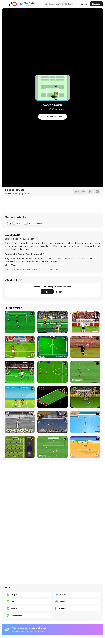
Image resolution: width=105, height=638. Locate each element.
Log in (84, 4)
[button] (11, 264)
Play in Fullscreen (52, 116)
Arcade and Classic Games (25, 269)
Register (96, 4)
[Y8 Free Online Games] (12, 4)
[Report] (90, 191)
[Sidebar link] (3, 4)
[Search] (45, 3)
